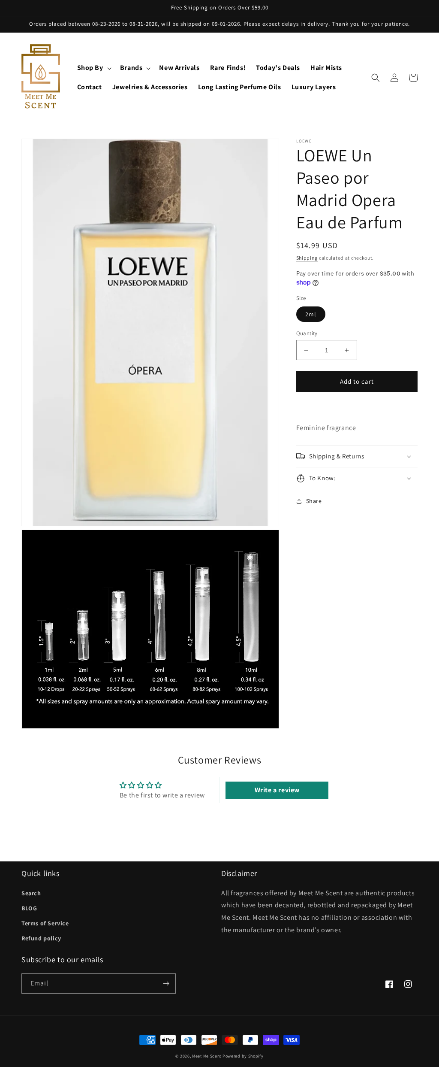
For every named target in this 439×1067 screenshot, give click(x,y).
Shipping (307, 258)
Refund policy (41, 938)
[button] (93, 68)
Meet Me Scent (206, 1056)
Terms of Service (45, 923)
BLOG (29, 908)
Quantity (307, 333)
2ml (310, 314)
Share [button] (314, 501)
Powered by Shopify (243, 1056)
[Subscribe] (165, 983)
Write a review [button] (277, 789)
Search (31, 893)
